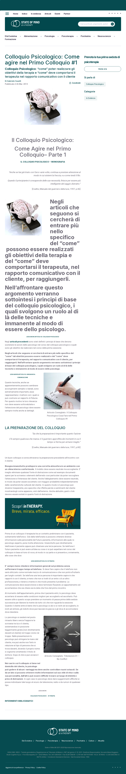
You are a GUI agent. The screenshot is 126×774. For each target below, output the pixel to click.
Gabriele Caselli (14, 81)
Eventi (57, 14)
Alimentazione (31, 36)
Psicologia (50, 36)
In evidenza (36, 14)
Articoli (48, 14)
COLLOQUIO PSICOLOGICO (38, 696)
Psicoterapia (68, 36)
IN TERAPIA (51, 696)
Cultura (91, 741)
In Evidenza (90, 98)
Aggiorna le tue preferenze (15, 767)
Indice (24, 14)
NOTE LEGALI (42, 757)
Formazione (10, 39)
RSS (87, 757)
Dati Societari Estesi (78, 757)
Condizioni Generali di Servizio (59, 757)
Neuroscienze (104, 36)
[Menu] (7, 13)
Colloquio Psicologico (95, 84)
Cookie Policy (41, 767)
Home (15, 14)
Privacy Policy (30, 767)
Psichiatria (86, 36)
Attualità (101, 741)
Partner (67, 14)
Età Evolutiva (11, 36)
